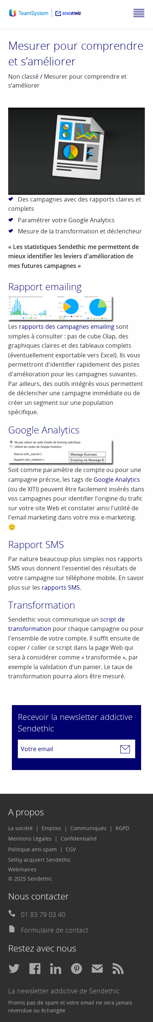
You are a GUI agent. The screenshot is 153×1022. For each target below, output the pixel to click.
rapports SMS (61, 587)
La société (20, 828)
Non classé (23, 76)
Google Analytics (117, 479)
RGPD (122, 828)
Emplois (51, 828)
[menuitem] (23, 828)
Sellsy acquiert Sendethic (39, 859)
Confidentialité (79, 838)
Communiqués (88, 828)
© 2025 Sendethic (30, 878)
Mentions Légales (30, 838)
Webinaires (22, 869)
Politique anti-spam (32, 849)
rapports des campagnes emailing (66, 326)
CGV (71, 849)
